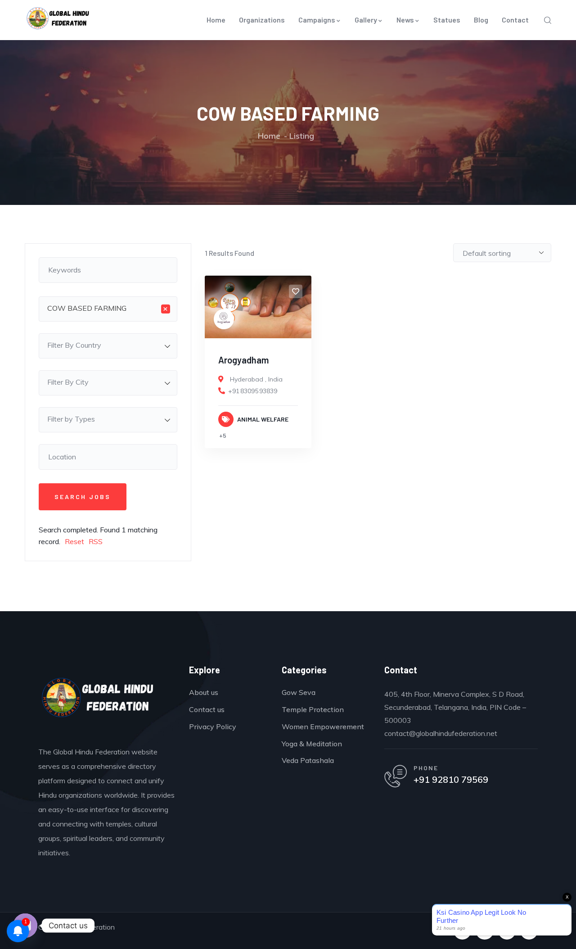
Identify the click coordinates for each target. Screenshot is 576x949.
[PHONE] (395, 776)
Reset (74, 541)
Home (216, 19)
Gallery (366, 19)
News (405, 19)
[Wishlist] (295, 291)
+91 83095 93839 (252, 391)
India (275, 379)
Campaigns (316, 19)
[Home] (98, 700)
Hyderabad (246, 379)
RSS (96, 541)
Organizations (262, 19)
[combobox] (108, 309)
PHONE (426, 768)
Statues (446, 19)
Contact (515, 19)
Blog (481, 19)
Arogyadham (243, 359)
